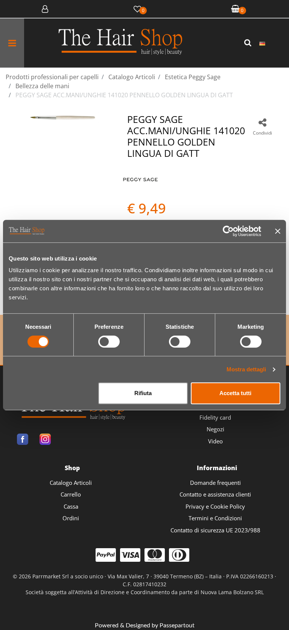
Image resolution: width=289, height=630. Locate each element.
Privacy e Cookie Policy (215, 506)
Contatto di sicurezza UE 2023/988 (215, 530)
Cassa (71, 506)
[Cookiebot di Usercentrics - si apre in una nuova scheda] (228, 231)
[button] (248, 43)
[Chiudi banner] (277, 231)
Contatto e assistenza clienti (215, 494)
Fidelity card (215, 417)
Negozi (215, 429)
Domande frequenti (215, 482)
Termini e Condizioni (215, 518)
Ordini (70, 518)
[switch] (109, 342)
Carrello (71, 494)
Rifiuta (143, 393)
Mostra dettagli (246, 369)
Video (215, 441)
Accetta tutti (235, 393)
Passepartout (177, 625)
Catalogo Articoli (71, 482)
